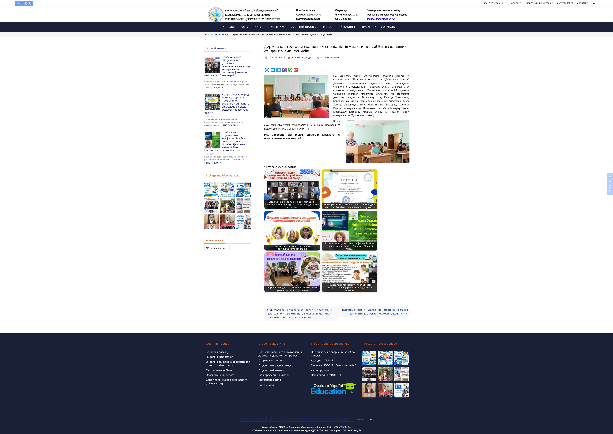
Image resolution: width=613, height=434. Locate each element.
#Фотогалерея (565, 3)
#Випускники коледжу (539, 3)
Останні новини (216, 48)
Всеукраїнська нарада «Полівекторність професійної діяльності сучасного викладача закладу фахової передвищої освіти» (227, 103)
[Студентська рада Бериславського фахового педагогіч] (211, 221)
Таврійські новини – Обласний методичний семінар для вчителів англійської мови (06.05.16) (375, 311)
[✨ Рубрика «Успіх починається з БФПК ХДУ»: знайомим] (227, 221)
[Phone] (30, 3)
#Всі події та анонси (495, 3)
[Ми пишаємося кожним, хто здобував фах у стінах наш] (243, 205)
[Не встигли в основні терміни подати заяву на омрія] (211, 190)
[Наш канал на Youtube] (17, 3)
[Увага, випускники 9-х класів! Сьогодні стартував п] (243, 190)
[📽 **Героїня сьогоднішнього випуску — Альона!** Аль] (227, 205)
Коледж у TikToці (322, 360)
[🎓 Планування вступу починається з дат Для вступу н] (243, 221)
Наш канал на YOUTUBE (326, 375)
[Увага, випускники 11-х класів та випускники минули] (227, 190)
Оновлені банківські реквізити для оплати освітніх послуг (228, 363)
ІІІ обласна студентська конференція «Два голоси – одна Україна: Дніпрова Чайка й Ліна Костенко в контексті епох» (224, 141)
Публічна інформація (219, 356)
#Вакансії (516, 3)
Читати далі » (214, 87)
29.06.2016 (277, 57)
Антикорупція (320, 370)
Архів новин (268, 385)
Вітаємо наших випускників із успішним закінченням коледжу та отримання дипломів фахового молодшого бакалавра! (227, 66)
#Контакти (583, 3)
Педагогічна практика (220, 375)
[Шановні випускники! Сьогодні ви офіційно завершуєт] (211, 205)
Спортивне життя (269, 379)
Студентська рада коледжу (275, 365)
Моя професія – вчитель (273, 375)
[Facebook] (22, 3)
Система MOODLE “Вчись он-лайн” (333, 365)
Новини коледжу (219, 34)
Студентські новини (328, 57)
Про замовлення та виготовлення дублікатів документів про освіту (280, 354)
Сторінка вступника (271, 360)
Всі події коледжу (217, 352)
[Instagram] (26, 3)
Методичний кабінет (219, 370)
